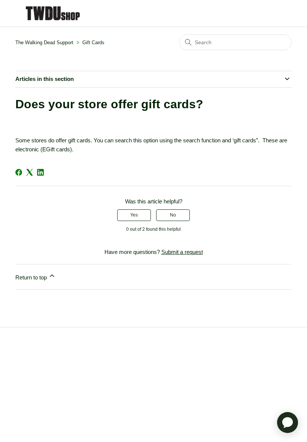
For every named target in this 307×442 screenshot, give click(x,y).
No (173, 215)
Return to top (31, 277)
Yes (134, 215)
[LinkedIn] (40, 172)
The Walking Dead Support (44, 42)
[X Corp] (29, 172)
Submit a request (182, 252)
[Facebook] (18, 172)
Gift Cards (93, 42)
